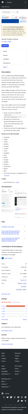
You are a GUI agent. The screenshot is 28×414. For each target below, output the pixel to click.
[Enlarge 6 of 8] (24, 209)
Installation (6, 59)
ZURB (17, 182)
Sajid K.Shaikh (7, 41)
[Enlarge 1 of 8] (11, 191)
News (3, 356)
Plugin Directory (5, 6)
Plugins (17, 358)
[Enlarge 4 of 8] (24, 191)
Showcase (18, 353)
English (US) (24, 280)
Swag (17, 374)
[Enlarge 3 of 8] (11, 211)
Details (5, 51)
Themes (17, 356)
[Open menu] (25, 2)
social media (19, 289)
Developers (4, 371)
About (3, 353)
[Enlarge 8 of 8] (24, 218)
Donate (17, 371)
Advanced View (5, 294)
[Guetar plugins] (17, 12)
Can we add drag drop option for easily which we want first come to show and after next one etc (10, 232)
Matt (3, 381)
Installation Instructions (7, 226)
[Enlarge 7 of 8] (24, 214)
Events (17, 368)
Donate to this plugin (7, 344)
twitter (24, 289)
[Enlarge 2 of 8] (11, 196)
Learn (3, 366)
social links (23, 286)
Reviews (5, 55)
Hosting (3, 358)
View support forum (6, 330)
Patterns (17, 361)
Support (5, 67)
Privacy (3, 361)
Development (6, 63)
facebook (20, 283)
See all (25, 319)
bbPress (4, 384)
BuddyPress (5, 387)
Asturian (7, 393)
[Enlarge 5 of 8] (24, 199)
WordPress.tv (5, 374)
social (24, 283)
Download (5, 45)
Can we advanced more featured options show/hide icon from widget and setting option (10, 239)
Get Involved (18, 366)
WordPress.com (6, 379)
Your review (4, 319)
